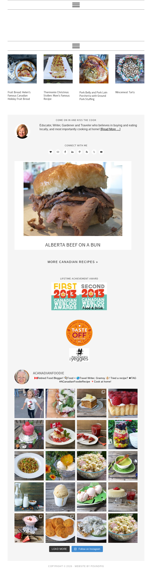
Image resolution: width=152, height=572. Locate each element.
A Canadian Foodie (76, 25)
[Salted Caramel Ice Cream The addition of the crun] (60, 497)
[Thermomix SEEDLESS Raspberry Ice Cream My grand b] (29, 434)
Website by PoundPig (89, 566)
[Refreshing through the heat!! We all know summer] (123, 434)
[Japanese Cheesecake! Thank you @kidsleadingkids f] (123, 497)
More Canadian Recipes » (73, 262)
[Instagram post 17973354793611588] (60, 403)
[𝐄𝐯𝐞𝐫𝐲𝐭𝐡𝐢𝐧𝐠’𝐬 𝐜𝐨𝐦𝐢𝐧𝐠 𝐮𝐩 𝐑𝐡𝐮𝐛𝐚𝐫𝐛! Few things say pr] (91, 497)
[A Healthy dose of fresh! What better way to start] (29, 497)
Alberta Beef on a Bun (72, 244)
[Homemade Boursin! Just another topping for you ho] (91, 528)
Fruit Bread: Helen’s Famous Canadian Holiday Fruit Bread (19, 95)
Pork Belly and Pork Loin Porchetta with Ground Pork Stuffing (93, 96)
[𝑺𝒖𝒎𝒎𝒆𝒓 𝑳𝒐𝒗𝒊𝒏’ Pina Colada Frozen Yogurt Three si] (60, 465)
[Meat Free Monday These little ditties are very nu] (60, 528)
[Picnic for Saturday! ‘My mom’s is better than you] (91, 465)
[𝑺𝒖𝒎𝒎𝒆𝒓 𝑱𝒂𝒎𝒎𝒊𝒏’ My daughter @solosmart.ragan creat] (91, 434)
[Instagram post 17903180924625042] (29, 403)
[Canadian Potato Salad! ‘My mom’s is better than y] (123, 528)
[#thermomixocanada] (60, 434)
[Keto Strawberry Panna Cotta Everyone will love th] (29, 528)
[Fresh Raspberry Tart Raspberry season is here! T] (123, 403)
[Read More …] (110, 129)
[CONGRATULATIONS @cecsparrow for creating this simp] (91, 403)
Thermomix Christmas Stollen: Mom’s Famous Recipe (57, 95)
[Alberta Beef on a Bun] (72, 200)
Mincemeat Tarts (125, 92)
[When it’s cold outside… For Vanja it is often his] (29, 465)
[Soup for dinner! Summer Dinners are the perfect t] (123, 465)
